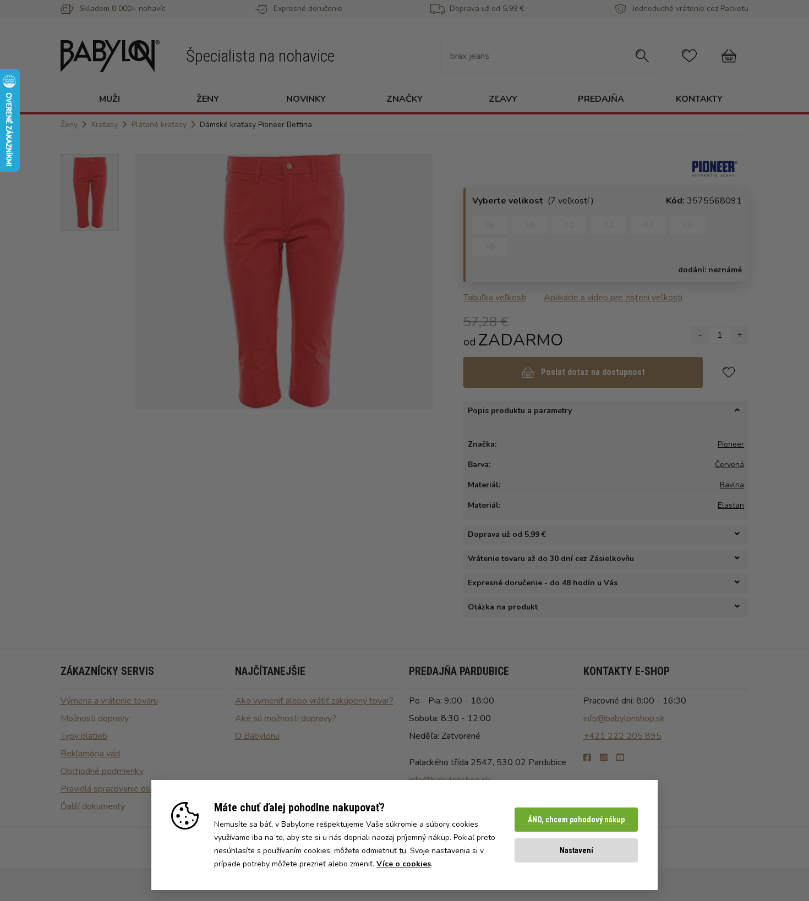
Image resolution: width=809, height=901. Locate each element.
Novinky (306, 99)
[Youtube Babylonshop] (620, 758)
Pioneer (731, 444)
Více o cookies (403, 864)
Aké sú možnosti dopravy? (285, 718)
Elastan (731, 505)
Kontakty (699, 99)
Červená (729, 464)
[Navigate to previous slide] (149, 281)
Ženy (207, 99)
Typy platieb (84, 736)
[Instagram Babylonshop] (604, 758)
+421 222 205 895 (622, 736)
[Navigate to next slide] (419, 281)
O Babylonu (257, 736)
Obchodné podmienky (102, 771)
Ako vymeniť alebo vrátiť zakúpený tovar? (314, 701)
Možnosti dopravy (95, 718)
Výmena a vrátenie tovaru (109, 701)
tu (402, 850)
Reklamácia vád (90, 754)
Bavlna (732, 485)
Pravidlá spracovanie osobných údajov (133, 789)
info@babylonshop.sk (624, 718)
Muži (109, 99)
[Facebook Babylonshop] (587, 758)
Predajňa (601, 99)
